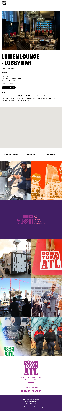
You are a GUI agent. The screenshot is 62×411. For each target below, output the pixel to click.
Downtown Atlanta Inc (33, 399)
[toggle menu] (59, 3)
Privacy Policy (32, 407)
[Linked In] (33, 391)
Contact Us (31, 382)
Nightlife (12, 68)
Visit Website (9, 87)
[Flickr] (36, 391)
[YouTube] (40, 391)
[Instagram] (29, 391)
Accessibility (22, 407)
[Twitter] (25, 391)
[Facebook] (22, 391)
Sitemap (40, 407)
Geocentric (33, 403)
